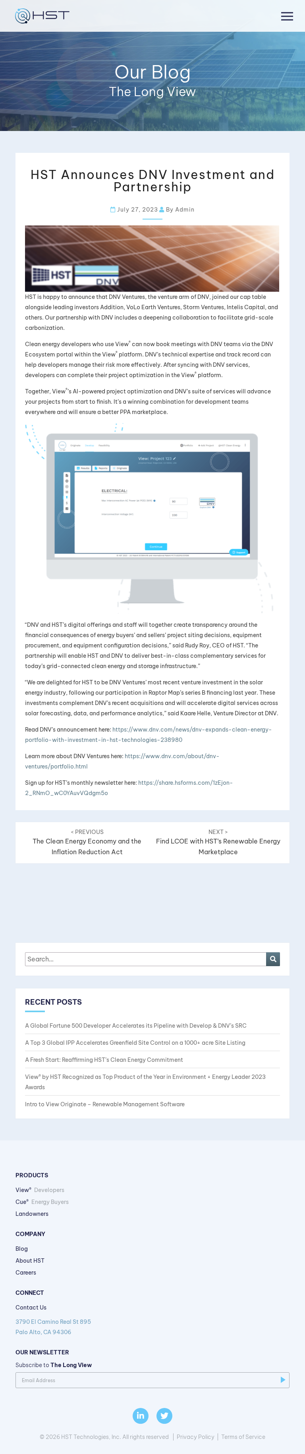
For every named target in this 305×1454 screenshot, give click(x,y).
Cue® (42, 1202)
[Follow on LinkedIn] (141, 1416)
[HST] (40, 16)
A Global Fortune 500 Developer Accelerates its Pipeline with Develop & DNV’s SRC (136, 1025)
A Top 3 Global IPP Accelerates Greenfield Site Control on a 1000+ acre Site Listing (135, 1042)
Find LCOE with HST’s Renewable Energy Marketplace (218, 842)
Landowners (31, 1213)
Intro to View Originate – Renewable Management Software (105, 1104)
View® (39, 1190)
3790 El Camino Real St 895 (53, 1327)
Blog (21, 1248)
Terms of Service (243, 1437)
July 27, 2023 (137, 209)
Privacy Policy (195, 1437)
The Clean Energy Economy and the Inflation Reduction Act (87, 842)
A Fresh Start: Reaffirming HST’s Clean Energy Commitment (104, 1059)
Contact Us (30, 1307)
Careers (25, 1272)
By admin (179, 209)
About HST (29, 1260)
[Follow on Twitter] (164, 1416)
